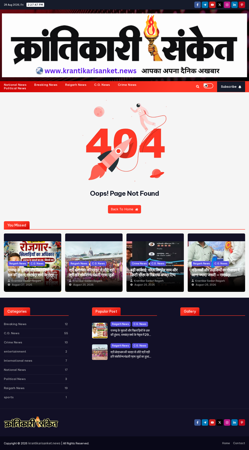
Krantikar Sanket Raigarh (26, 280)
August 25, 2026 (83, 284)
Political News (15, 88)
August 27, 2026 (22, 284)
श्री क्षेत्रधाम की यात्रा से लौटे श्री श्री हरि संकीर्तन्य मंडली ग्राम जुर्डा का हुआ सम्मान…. (92, 274)
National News (15, 85)
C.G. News (102, 85)
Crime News (127, 85)
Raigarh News (75, 85)
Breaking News (45, 85)
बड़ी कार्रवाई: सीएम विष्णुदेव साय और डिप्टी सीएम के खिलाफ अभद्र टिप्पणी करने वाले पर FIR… (154, 274)
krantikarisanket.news (44, 443)
